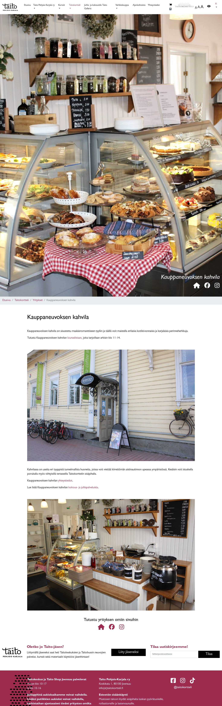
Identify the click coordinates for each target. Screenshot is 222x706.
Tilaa (209, 654)
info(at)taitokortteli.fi (111, 688)
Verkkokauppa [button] (122, 5)
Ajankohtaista (139, 5)
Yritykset (38, 300)
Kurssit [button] (61, 5)
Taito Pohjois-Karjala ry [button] (44, 5)
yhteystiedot (65, 480)
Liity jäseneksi (128, 652)
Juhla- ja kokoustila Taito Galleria (95, 7)
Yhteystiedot (154, 5)
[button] (217, 6)
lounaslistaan (74, 338)
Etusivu (27, 5)
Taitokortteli (21, 300)
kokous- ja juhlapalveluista (83, 487)
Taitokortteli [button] (74, 5)
